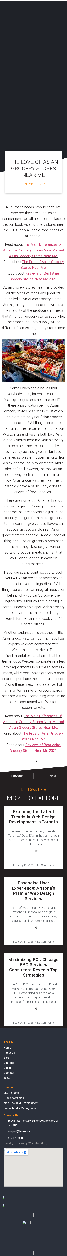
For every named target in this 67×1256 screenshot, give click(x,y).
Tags (7, 1078)
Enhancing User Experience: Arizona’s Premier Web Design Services (33, 890)
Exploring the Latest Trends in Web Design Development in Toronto (33, 817)
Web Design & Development (21, 1103)
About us (9, 1052)
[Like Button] (30, 760)
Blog (6, 1057)
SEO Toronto (11, 1093)
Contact (9, 1073)
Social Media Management (21, 1108)
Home (7, 1047)
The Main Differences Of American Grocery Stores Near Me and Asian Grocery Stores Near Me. (33, 250)
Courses (9, 1062)
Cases (7, 1067)
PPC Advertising (14, 1098)
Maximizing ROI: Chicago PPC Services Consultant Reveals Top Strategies (33, 967)
